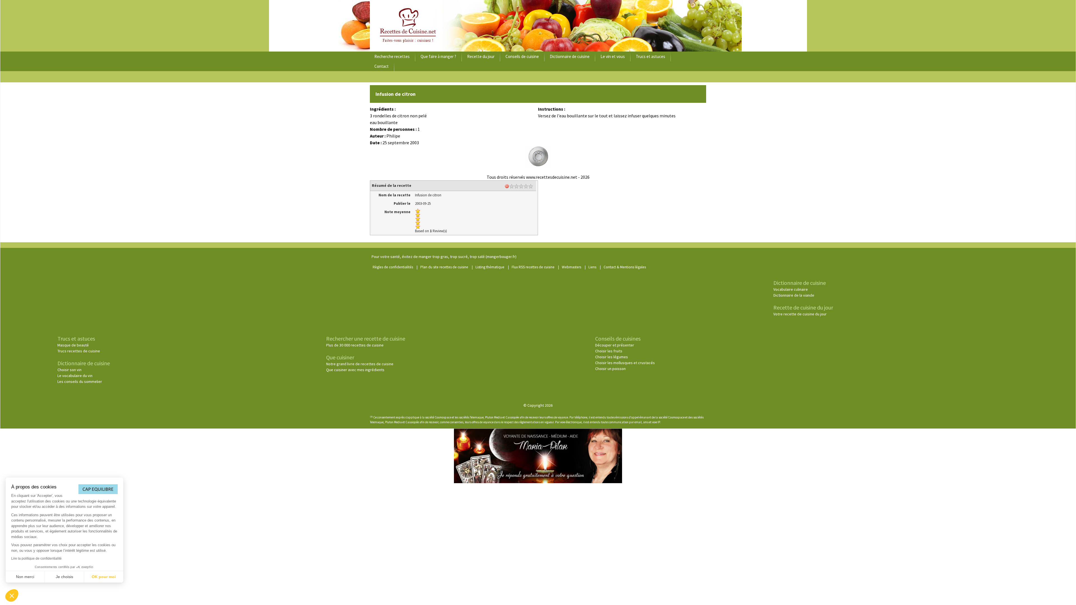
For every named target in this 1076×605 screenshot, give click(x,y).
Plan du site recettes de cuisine (444, 267)
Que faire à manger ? (438, 56)
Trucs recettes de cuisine (78, 350)
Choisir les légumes (611, 356)
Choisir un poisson (610, 368)
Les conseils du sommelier (79, 381)
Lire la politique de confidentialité (36, 558)
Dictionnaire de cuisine (570, 56)
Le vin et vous (612, 56)
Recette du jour (481, 56)
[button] (11, 595)
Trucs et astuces (650, 56)
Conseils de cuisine (522, 56)
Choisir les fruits (608, 350)
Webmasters (571, 267)
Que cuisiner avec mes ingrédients (355, 369)
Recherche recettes (392, 56)
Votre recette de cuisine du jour (800, 314)
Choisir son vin (69, 369)
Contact (381, 66)
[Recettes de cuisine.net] (538, 26)
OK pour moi (104, 576)
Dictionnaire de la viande (793, 295)
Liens (592, 267)
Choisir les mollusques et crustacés (625, 362)
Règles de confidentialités (393, 267)
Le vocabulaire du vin (74, 375)
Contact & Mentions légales (625, 267)
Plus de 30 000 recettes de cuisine (355, 345)
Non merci (25, 576)
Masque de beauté (73, 345)
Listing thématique (490, 267)
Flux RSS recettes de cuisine (533, 267)
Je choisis (64, 576)
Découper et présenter (614, 345)
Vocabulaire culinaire (790, 289)
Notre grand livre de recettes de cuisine (359, 363)
